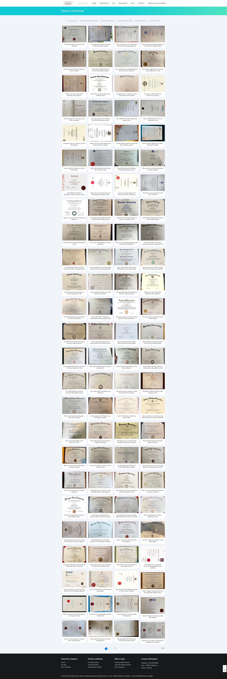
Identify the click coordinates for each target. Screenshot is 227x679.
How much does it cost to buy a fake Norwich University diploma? (126, 317)
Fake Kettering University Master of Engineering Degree (100, 441)
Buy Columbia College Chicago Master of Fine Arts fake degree (126, 342)
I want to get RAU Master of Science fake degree (74, 169)
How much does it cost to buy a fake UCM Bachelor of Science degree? (74, 540)
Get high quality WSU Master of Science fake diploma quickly (126, 466)
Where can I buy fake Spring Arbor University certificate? (74, 416)
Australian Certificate (89, 21)
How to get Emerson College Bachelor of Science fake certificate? (127, 69)
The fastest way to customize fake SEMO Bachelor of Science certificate (127, 515)
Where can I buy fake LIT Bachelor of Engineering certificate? (153, 641)
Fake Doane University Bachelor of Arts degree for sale (127, 565)
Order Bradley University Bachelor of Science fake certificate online (152, 342)
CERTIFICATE (104, 3)
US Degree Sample (93, 662)
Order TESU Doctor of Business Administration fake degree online (126, 268)
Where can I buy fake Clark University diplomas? (74, 218)
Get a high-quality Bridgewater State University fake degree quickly (100, 218)
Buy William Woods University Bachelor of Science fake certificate (100, 540)
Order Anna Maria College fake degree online (74, 243)
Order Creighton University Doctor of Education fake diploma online (152, 591)
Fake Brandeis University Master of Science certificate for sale (126, 218)
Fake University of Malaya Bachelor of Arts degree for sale (74, 615)
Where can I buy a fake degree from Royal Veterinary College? (100, 144)
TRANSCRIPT (123, 3)
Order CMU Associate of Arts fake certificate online (100, 94)
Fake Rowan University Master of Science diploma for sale (74, 292)
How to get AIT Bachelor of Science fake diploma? (100, 639)
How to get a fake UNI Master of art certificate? (100, 392)
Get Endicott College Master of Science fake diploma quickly (100, 69)
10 (115, 648)
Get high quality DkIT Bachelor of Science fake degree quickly (126, 639)
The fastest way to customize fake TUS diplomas (127, 615)
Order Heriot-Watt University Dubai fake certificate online (100, 169)
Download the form (156, 3)
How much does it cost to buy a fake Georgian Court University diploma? (100, 268)
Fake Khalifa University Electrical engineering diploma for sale (126, 169)
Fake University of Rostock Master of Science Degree (74, 69)
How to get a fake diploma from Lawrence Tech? (74, 441)
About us (63, 662)
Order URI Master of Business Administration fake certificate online (100, 317)
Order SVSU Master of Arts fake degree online (126, 416)
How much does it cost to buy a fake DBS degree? (152, 616)
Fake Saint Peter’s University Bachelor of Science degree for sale (152, 243)
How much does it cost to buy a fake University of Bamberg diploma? (126, 45)
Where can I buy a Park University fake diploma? (127, 540)
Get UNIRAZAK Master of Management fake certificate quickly (74, 193)
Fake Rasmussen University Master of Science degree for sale (126, 491)
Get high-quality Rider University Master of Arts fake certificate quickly (74, 268)
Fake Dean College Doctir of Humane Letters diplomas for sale (153, 69)
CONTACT (141, 3)
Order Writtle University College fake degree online (126, 119)
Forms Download (66, 667)
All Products (72, 21)
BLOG (133, 3)
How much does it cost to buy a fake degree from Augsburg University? (152, 466)
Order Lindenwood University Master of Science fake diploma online (100, 565)
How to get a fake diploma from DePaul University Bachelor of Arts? (100, 342)
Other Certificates (125, 21)
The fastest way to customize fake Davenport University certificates (127, 441)
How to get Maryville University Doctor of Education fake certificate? (74, 565)
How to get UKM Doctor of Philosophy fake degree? (100, 590)
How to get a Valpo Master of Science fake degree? (100, 367)
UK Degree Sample (93, 664)
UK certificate (140, 21)
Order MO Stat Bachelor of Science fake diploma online (74, 515)
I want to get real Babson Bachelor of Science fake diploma (152, 218)
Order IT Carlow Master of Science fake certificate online (74, 639)
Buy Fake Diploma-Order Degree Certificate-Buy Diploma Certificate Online (87, 676)
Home (94, 3)
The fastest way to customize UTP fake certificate (153, 193)
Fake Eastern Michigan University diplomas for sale (153, 441)
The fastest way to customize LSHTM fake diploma (74, 144)
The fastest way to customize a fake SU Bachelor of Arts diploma (126, 94)
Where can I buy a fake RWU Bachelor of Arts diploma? (152, 292)
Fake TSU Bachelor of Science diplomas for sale (153, 515)
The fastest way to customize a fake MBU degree (152, 540)
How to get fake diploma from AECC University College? (152, 144)
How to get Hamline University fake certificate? (74, 491)
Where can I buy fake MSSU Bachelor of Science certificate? (153, 491)
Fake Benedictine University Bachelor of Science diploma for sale (74, 367)
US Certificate (154, 21)
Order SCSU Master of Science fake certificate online (100, 466)
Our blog (63, 664)
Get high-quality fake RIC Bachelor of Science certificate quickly (126, 292)
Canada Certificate (107, 21)
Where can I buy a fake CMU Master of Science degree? (74, 466)
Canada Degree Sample (94, 667)
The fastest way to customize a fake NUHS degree (152, 317)
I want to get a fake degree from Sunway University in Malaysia (126, 193)
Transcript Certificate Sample (123, 664)
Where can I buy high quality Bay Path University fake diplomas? (127, 243)
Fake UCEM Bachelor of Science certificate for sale (152, 119)
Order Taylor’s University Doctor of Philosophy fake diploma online (100, 193)
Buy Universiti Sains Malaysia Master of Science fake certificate (126, 590)
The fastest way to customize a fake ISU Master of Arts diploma (126, 392)
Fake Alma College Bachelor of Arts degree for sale (152, 392)
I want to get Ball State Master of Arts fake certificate (126, 367)
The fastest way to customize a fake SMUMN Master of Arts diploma (100, 491)
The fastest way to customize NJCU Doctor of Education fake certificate (152, 268)
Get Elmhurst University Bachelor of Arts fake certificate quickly (74, 342)
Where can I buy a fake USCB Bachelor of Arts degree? (74, 94)
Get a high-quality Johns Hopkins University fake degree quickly (100, 119)
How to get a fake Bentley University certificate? (100, 243)
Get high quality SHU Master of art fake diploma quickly (100, 416)
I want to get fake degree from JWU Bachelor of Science (100, 292)
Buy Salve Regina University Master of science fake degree (74, 317)
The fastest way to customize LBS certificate (74, 45)
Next (162, 648)
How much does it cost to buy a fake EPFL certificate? (74, 119)
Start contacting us (120, 667)
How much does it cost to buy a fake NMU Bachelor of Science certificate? (153, 416)
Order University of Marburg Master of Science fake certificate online (153, 45)
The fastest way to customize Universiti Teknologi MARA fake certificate (153, 566)
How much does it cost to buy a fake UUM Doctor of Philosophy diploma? (74, 590)
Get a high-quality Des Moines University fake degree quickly (74, 392)
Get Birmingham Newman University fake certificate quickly (126, 144)
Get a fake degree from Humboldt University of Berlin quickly (100, 45)
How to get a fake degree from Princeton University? (152, 94)
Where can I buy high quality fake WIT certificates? (100, 615)
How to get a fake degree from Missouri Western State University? (100, 515)
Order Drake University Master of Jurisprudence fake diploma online (153, 367)
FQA (113, 3)
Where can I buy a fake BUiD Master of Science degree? (152, 169)
